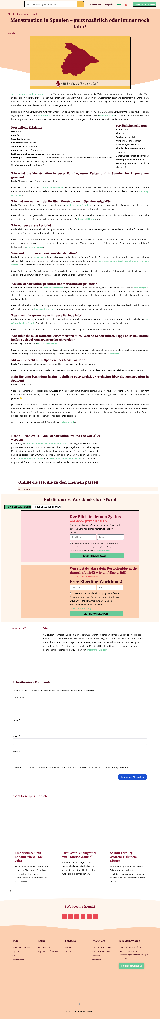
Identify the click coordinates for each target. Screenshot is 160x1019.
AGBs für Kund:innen (101, 951)
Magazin (109, 4)
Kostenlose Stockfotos (21, 947)
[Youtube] (89, 916)
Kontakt (68, 947)
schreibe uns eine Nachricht (30, 458)
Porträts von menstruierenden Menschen (46, 443)
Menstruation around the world (23, 14)
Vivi (46, 628)
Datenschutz (97, 955)
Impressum (97, 959)
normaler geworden (53, 187)
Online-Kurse (95, 4)
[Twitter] (83, 916)
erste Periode (44, 115)
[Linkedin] (76, 916)
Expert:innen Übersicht (48, 951)
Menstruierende (107, 115)
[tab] (17, 507)
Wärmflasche (114, 353)
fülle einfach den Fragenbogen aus (65, 458)
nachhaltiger (140, 287)
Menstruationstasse (53, 287)
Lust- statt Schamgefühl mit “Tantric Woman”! (79, 855)
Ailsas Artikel (68, 422)
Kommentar (19, 697)
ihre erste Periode (34, 247)
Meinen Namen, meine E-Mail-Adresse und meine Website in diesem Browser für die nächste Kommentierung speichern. (71, 767)
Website (16, 751)
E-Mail (16, 736)
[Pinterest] (70, 916)
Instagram (92, 649)
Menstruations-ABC (20, 959)
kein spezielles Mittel (47, 343)
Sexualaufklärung (86, 219)
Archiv (14, 955)
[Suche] (80, 4)
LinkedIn (103, 649)
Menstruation (40, 257)
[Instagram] (64, 916)
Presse (68, 951)
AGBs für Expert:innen (101, 947)
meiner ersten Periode (78, 205)
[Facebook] (95, 916)
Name (16, 720)
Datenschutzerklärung (103, 550)
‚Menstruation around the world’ (27, 94)
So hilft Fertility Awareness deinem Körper (123, 857)
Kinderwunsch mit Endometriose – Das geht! (29, 857)
